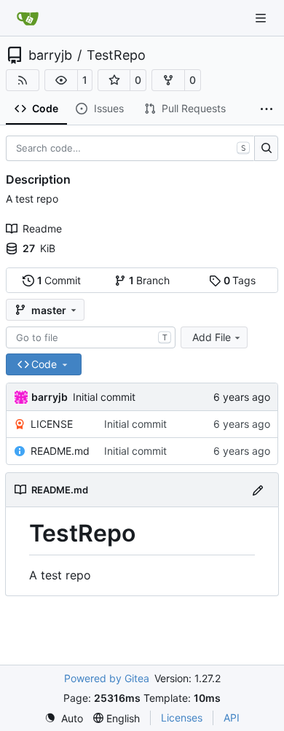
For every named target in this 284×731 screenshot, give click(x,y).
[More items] (266, 109)
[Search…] (266, 149)
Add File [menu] (211, 337)
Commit (59, 280)
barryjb (50, 55)
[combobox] (90, 337)
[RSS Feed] (22, 80)
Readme (42, 228)
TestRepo (116, 55)
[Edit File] (257, 489)
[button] (61, 80)
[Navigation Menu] (262, 18)
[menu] (63, 718)
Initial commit (104, 397)
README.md (60, 451)
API (232, 717)
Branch (149, 280)
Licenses (181, 717)
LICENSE (52, 424)
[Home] (27, 18)
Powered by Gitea (106, 678)
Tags (240, 280)
